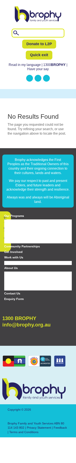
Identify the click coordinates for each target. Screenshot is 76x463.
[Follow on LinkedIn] (29, 78)
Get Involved (13, 252)
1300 (54, 65)
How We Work (13, 288)
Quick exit (39, 55)
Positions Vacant (15, 263)
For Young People (16, 226)
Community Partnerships (22, 246)
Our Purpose (12, 278)
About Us (11, 268)
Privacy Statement (39, 427)
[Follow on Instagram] (46, 78)
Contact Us (12, 293)
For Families (12, 231)
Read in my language (25, 65)
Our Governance (15, 283)
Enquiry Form (14, 299)
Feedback (60, 427)
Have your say (38, 69)
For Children (12, 221)
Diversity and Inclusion (19, 273)
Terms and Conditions (23, 432)
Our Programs (14, 216)
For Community (14, 241)
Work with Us (13, 257)
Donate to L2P (39, 44)
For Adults (11, 236)
